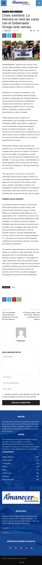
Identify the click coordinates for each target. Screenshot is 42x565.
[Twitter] (9, 35)
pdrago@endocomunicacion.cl (22, 533)
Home (13, 287)
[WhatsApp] (19, 35)
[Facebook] (4, 35)
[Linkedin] (21, 548)
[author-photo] (21, 338)
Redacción (8, 30)
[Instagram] (16, 548)
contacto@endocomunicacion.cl (22, 528)
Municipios (10, 8)
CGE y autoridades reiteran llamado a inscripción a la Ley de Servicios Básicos (10, 316)
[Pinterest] (14, 35)
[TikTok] (26, 548)
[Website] (32, 548)
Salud (11, 11)
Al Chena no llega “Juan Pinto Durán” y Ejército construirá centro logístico (31, 316)
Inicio (3, 8)
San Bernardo (18, 11)
